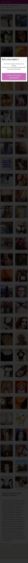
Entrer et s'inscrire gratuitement (14, 77)
